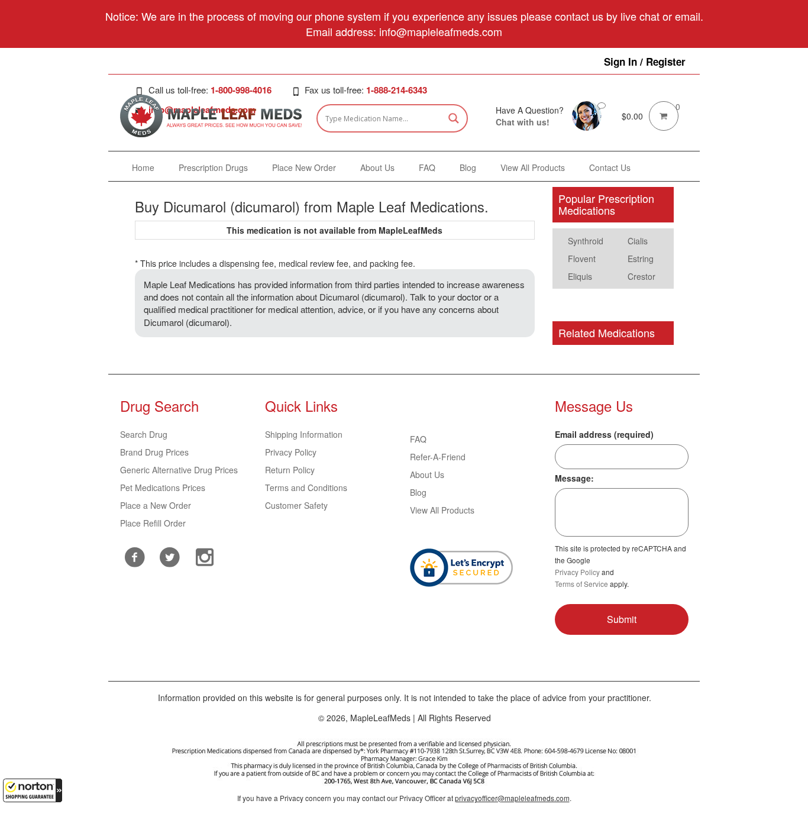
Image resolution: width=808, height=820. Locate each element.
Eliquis (580, 276)
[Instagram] (204, 555)
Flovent (582, 258)
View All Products (442, 510)
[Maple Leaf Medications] (587, 115)
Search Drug (143, 434)
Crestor (641, 276)
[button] (32, 790)
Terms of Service (581, 584)
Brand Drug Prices (154, 452)
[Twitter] (169, 555)
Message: (574, 478)
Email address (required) (604, 434)
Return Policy (290, 470)
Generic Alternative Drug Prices (179, 470)
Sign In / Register (645, 61)
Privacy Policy (290, 452)
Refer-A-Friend (438, 457)
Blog (418, 492)
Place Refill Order (153, 523)
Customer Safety (296, 505)
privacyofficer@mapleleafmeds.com (512, 798)
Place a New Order (155, 505)
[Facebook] (134, 557)
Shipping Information (303, 434)
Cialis (638, 241)
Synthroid (585, 241)
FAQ (418, 439)
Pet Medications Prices (162, 487)
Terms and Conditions (306, 487)
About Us (427, 474)
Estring (641, 258)
